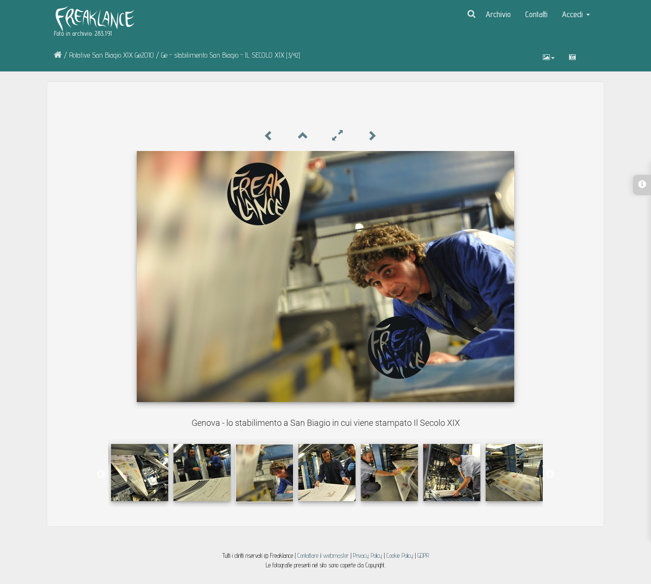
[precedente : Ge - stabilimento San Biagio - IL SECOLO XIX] (269, 136)
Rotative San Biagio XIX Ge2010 (111, 55)
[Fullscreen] (337, 136)
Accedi (573, 14)
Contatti (536, 14)
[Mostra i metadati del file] (572, 57)
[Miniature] (303, 136)
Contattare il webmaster (323, 555)
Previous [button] (101, 474)
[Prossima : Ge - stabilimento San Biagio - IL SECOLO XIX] (372, 136)
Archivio (498, 14)
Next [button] (550, 474)
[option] (139, 472)
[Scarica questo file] (590, 52)
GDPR (423, 555)
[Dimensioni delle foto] (549, 57)
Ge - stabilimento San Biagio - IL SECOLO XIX (223, 55)
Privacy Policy (367, 555)
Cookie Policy (401, 555)
